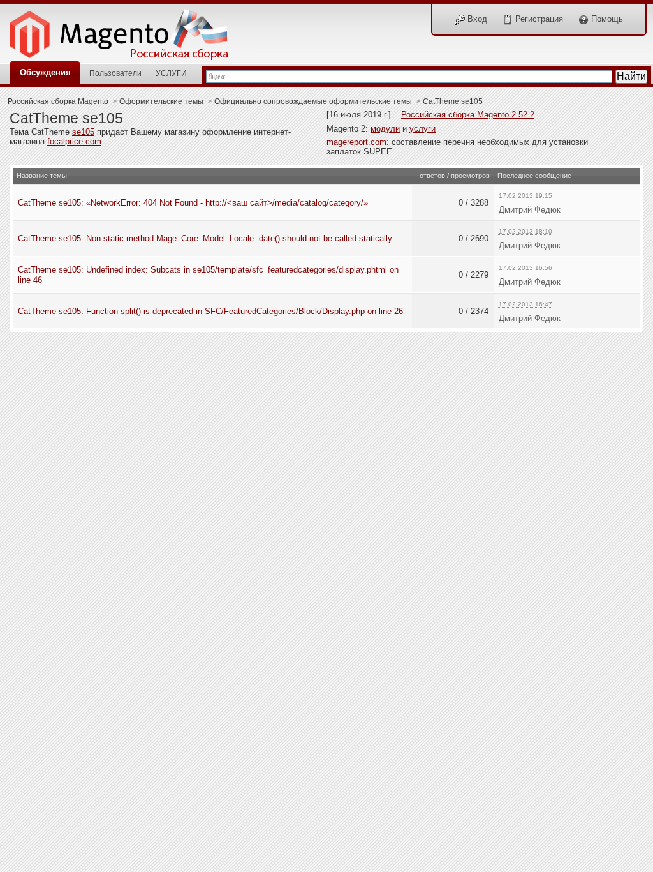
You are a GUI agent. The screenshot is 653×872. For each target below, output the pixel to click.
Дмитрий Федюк (530, 209)
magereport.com (356, 142)
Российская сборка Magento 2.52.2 (467, 114)
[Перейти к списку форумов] (125, 31)
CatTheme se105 (453, 101)
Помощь (606, 19)
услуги (422, 128)
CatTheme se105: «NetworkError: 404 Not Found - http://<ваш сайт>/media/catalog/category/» (193, 202)
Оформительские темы (161, 101)
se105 (83, 132)
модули (385, 128)
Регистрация (538, 19)
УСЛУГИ (171, 73)
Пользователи (115, 73)
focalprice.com (74, 141)
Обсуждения (45, 72)
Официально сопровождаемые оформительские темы (313, 101)
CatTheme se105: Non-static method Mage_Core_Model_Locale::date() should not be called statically (205, 238)
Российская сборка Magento (58, 101)
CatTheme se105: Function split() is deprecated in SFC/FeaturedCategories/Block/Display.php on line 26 (210, 311)
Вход (476, 19)
